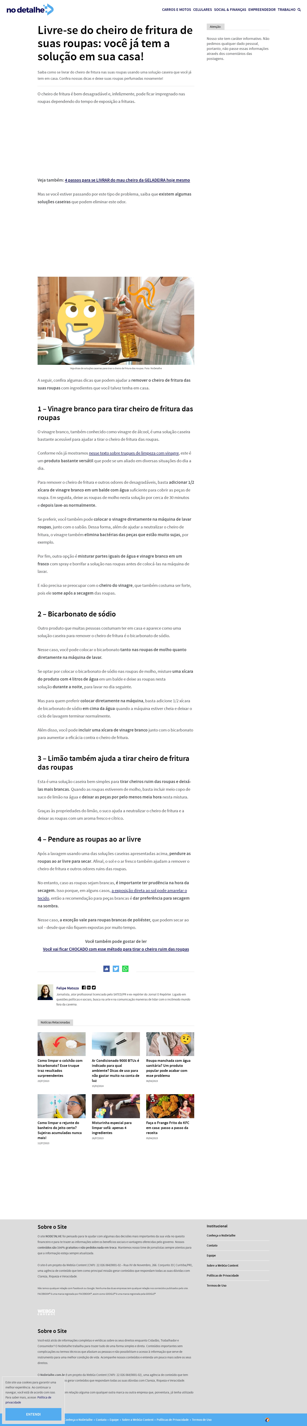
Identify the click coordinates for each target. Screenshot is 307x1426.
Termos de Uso (216, 1285)
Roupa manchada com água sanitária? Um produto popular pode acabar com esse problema (168, 1068)
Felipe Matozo (67, 988)
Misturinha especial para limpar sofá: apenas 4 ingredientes (112, 1127)
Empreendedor (262, 9)
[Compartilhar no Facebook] (106, 969)
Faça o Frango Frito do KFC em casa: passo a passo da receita (167, 1127)
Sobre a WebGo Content (222, 1265)
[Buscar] (299, 9)
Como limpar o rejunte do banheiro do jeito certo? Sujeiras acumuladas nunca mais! (60, 1130)
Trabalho (287, 9)
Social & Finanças (230, 9)
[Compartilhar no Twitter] (116, 969)
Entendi (33, 1414)
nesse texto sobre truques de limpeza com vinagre (134, 453)
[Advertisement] (116, 141)
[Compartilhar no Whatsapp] (125, 969)
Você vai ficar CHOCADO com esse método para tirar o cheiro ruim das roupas (116, 949)
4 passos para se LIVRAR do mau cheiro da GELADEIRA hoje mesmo (127, 180)
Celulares (202, 9)
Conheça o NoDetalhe (221, 1235)
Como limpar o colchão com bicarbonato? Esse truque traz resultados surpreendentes (60, 1068)
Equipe (211, 1255)
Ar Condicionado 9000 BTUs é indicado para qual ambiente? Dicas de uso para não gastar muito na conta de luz (115, 1070)
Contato (212, 1245)
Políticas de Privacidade (223, 1275)
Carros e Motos (176, 9)
